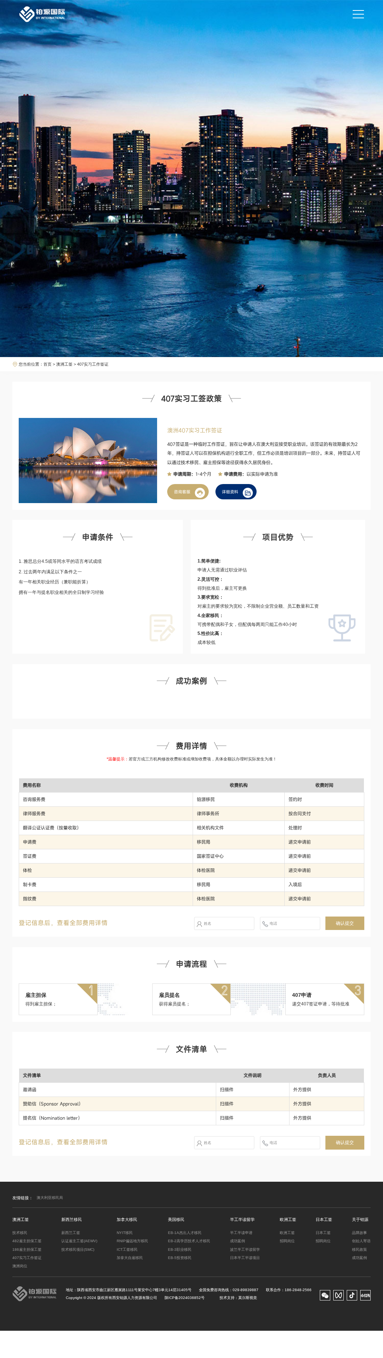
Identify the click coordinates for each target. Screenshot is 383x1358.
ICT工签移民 (127, 1249)
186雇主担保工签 (27, 1249)
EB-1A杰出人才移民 (185, 1233)
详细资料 (230, 491)
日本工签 (323, 1233)
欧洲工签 (287, 1233)
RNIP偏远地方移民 (132, 1241)
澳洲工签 (64, 364)
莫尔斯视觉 (247, 1298)
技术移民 (19, 1233)
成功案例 (237, 1241)
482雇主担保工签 (27, 1241)
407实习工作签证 (27, 1258)
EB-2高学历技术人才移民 (189, 1241)
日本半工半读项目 (245, 1258)
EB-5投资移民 (180, 1258)
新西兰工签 (70, 1233)
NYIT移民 (125, 1233)
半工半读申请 (241, 1233)
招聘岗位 (287, 1241)
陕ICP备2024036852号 (185, 1298)
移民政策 (359, 1249)
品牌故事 (359, 1233)
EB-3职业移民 (180, 1249)
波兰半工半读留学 (245, 1249)
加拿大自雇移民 (130, 1258)
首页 (47, 364)
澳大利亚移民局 (50, 1198)
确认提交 (345, 923)
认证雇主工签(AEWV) (79, 1241)
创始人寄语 (361, 1241)
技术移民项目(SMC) (77, 1249)
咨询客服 (182, 491)
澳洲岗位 (19, 1266)
